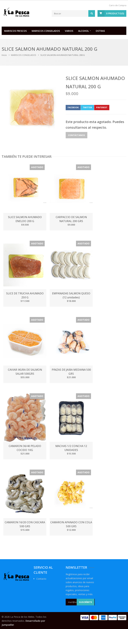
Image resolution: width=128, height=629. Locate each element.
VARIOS (69, 30)
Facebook (73, 107)
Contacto (41, 578)
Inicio (4, 55)
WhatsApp (117, 107)
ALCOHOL (83, 30)
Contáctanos (76, 135)
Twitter (87, 107)
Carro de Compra (117, 5)
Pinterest (101, 107)
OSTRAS (100, 30)
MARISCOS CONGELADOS (46, 30)
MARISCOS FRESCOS (15, 30)
